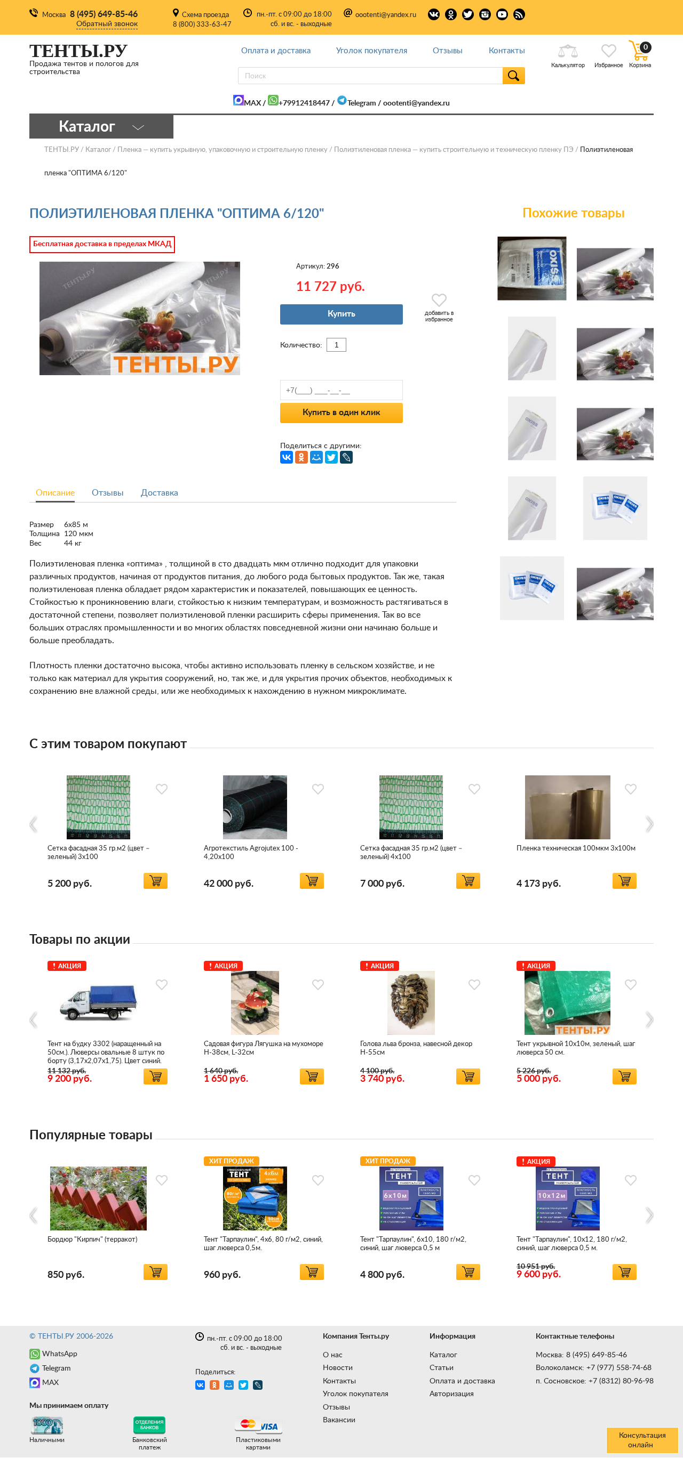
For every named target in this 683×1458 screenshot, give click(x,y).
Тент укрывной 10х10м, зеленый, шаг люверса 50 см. (576, 1048)
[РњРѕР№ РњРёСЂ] (316, 457)
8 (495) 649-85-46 (104, 14)
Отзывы (448, 51)
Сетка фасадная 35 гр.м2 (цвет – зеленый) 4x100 (411, 853)
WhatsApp (59, 1354)
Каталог (443, 1355)
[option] (107, 825)
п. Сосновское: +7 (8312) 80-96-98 (595, 1381)
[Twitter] (331, 457)
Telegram (361, 103)
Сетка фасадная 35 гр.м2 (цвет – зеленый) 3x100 (98, 853)
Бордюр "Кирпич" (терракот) (92, 1239)
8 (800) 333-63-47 (202, 24)
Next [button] (649, 825)
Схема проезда (205, 15)
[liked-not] (162, 789)
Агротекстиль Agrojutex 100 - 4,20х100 (251, 853)
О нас (333, 1355)
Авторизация (452, 1394)
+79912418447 (304, 103)
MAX (252, 103)
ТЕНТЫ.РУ (61, 150)
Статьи (442, 1368)
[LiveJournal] (346, 457)
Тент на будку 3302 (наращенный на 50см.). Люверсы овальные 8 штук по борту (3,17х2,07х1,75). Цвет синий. (105, 1053)
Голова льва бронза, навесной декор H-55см (416, 1048)
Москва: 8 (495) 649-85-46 (581, 1355)
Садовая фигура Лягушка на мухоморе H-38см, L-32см (263, 1048)
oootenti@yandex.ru (385, 15)
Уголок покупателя (371, 51)
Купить (341, 314)
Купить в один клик (341, 412)
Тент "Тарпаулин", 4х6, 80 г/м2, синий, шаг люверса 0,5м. (263, 1244)
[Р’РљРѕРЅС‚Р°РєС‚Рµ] (286, 457)
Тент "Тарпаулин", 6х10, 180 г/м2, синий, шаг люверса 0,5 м (413, 1244)
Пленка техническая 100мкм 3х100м (576, 848)
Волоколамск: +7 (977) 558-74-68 (594, 1368)
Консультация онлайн (642, 1440)
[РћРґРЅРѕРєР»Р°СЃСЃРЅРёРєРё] (301, 457)
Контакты (507, 51)
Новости (338, 1368)
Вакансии (339, 1420)
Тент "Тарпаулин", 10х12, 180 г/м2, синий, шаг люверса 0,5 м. (572, 1244)
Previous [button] (33, 825)
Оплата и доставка (276, 51)
